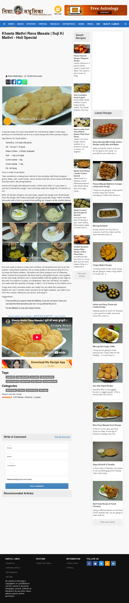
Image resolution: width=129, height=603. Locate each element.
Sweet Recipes (81, 36)
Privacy (70, 567)
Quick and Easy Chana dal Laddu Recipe (105, 305)
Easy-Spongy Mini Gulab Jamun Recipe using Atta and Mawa (107, 143)
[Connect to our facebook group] (95, 563)
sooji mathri (10, 377)
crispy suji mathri (22, 377)
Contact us (10, 563)
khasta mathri (36, 381)
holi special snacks (47, 377)
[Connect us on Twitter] (101, 563)
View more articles (82, 274)
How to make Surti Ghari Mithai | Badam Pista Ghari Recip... (81, 133)
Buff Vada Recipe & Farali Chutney (104, 505)
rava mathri (34, 377)
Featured (21, 390)
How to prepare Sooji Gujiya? (80, 96)
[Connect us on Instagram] (113, 563)
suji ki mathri (25, 381)
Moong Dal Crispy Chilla (104, 346)
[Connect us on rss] (107, 563)
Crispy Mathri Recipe (102, 265)
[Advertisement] (37, 57)
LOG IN (116, 24)
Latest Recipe (103, 113)
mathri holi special (13, 381)
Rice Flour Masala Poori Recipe (107, 425)
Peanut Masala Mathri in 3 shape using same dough (107, 185)
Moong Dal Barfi (100, 225)
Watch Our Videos (44, 563)
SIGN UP (106, 24)
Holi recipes (43, 390)
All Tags (9, 576)
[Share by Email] (8, 81)
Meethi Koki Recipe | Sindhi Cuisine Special (82, 173)
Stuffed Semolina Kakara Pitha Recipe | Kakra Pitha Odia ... (81, 250)
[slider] (7, 397)
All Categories (11, 572)
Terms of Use (73, 563)
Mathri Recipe (11, 390)
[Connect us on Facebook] (89, 563)
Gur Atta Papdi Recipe (103, 385)
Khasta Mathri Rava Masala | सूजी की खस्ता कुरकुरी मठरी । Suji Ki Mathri (37, 316)
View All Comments (62, 437)
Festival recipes (31, 390)
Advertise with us (13, 567)
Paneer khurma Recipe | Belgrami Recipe (81, 58)
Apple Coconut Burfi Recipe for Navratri (80, 212)
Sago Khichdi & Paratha (104, 464)
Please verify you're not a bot (19, 479)
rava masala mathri (49, 381)
